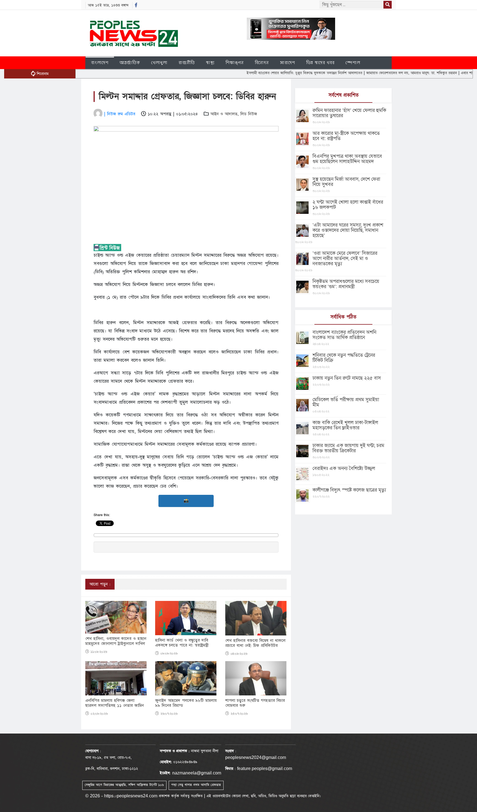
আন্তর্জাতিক (130, 62)
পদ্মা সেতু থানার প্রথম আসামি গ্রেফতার (196, 785)
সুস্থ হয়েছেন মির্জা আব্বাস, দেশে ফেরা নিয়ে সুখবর (346, 182)
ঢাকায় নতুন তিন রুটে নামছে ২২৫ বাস (346, 378)
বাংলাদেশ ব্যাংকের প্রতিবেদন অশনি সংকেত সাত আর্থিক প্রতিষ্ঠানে (344, 335)
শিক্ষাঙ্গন (235, 62)
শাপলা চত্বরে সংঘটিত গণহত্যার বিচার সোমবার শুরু (255, 703)
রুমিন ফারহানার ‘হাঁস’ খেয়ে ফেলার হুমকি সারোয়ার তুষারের (349, 113)
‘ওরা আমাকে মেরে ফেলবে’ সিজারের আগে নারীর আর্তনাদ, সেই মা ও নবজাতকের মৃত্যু (344, 258)
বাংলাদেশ (99, 62)
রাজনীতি (187, 62)
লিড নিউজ (248, 114)
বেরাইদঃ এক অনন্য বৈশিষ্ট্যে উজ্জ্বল (343, 468)
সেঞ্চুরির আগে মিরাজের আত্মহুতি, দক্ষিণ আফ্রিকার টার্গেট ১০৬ (124, 785)
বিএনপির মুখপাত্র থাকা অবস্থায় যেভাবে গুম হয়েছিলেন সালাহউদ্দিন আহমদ (347, 159)
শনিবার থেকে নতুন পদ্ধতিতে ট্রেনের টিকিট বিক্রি (343, 358)
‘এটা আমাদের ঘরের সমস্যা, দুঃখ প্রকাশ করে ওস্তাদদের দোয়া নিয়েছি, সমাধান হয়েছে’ (347, 230)
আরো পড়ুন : (99, 584)
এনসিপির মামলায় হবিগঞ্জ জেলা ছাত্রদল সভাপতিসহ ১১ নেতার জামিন (114, 703)
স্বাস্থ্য (210, 62)
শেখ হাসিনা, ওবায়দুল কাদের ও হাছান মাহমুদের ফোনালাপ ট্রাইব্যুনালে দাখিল (115, 641)
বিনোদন (262, 62)
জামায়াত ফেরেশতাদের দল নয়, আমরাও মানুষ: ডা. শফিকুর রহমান (391, 72)
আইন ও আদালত (223, 114)
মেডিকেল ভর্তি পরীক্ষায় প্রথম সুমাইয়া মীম (345, 402)
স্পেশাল (353, 62)
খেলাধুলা (159, 62)
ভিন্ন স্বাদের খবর (320, 62)
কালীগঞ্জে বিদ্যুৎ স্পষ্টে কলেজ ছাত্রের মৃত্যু (349, 490)
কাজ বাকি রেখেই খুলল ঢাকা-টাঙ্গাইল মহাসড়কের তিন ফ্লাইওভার (345, 425)
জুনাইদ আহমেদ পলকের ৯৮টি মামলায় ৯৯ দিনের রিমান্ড (186, 703)
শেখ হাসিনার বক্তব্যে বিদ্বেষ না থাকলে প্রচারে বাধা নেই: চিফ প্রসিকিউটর (255, 643)
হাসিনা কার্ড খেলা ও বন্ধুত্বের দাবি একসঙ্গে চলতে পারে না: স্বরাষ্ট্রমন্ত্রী (182, 643)
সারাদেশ (287, 62)
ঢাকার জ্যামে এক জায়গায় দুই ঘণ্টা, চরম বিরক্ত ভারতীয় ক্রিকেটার (348, 448)
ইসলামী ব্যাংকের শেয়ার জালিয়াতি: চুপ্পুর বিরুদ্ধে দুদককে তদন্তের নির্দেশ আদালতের (283, 72)
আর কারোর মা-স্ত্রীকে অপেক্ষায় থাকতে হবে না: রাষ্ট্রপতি (346, 136)
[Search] (387, 5)
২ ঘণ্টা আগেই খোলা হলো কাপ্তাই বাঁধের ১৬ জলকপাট (347, 205)
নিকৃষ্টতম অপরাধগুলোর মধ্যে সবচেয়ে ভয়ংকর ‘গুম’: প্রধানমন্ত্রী (345, 284)
